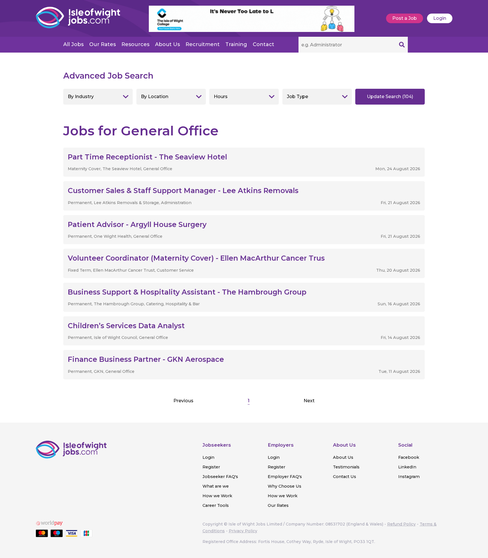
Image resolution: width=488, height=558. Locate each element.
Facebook (408, 457)
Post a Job (404, 18)
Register (211, 467)
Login (439, 18)
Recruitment (203, 44)
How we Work (217, 495)
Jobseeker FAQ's (220, 476)
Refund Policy (401, 524)
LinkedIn (407, 467)
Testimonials (346, 467)
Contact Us (344, 476)
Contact (263, 44)
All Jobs (73, 44)
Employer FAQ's (285, 476)
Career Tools (215, 505)
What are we (215, 486)
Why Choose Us (284, 486)
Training (236, 44)
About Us (167, 44)
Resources (135, 44)
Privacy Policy (243, 530)
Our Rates (102, 44)
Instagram (409, 476)
